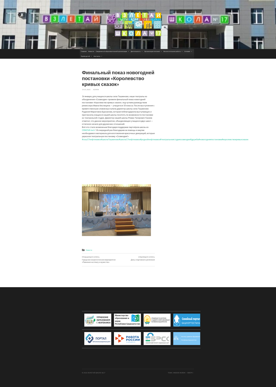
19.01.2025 (86, 89)
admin (96, 89)
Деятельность (136, 51)
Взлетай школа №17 (96, 373)
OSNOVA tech (88, 130)
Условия (187, 51)
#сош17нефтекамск (91, 139)
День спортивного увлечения (143, 258)
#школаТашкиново (110, 139)
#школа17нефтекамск (129, 139)
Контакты (97, 56)
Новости (91, 51)
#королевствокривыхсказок (235, 139)
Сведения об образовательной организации (111, 51)
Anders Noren (179, 373)
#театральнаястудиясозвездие (175, 139)
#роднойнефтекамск (150, 139)
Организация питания (152, 51)
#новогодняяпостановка (210, 139)
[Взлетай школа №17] (138, 24)
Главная (84, 51)
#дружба (194, 139)
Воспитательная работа (172, 51)
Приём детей (85, 56)
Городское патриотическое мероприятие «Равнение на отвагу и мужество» (99, 259)
